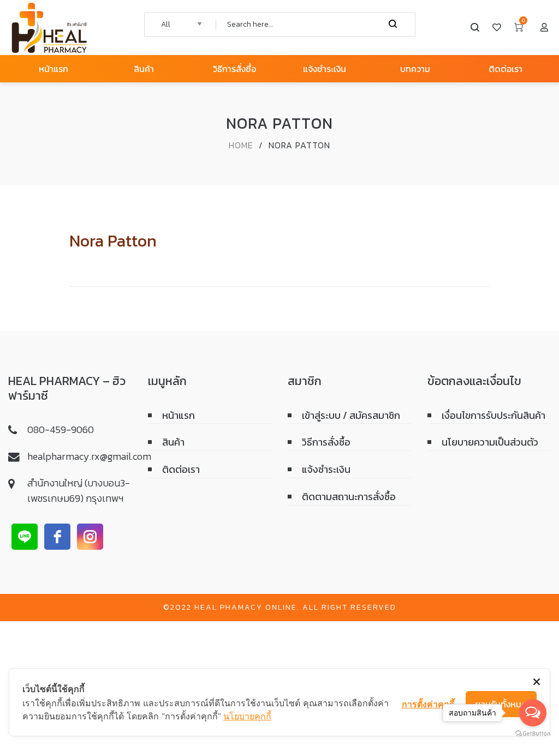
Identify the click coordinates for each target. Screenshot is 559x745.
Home (241, 145)
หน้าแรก (178, 415)
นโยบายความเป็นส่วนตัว (490, 442)
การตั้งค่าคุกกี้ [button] (428, 704)
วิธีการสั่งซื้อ (326, 442)
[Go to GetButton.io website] (532, 733)
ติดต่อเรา (181, 469)
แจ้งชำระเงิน (326, 469)
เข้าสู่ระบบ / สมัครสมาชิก (351, 415)
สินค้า (173, 442)
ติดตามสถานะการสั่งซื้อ (349, 496)
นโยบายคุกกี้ (247, 716)
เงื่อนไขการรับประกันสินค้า (493, 415)
